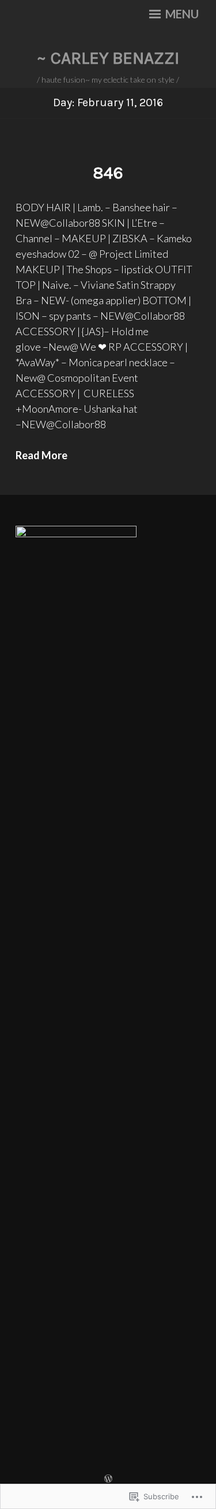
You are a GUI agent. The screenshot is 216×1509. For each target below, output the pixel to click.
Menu (181, 14)
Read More (41, 455)
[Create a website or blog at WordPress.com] (108, 1479)
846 (108, 172)
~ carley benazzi (108, 58)
